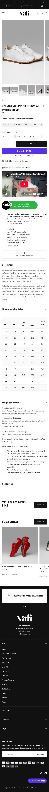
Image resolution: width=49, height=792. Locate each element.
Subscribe (40, 754)
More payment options (24, 156)
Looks (4, 693)
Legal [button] (4, 728)
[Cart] (46, 13)
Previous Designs (8, 680)
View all (40, 505)
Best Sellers (6, 689)
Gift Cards (5, 671)
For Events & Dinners (9, 653)
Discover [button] (5, 719)
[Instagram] (40, 773)
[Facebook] (45, 773)
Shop (3, 649)
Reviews (4, 697)
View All (5, 667)
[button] (42, 6)
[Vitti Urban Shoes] (24, 617)
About (4, 702)
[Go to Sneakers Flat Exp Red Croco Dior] (20, 545)
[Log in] (42, 13)
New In (4, 684)
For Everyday (6, 658)
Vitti (4, 101)
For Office (5, 662)
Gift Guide (5, 675)
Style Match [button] (6, 710)
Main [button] (3, 643)
